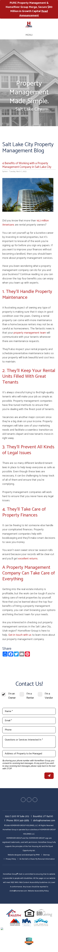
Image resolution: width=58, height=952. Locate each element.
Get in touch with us (19, 635)
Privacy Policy (11, 859)
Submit (49, 775)
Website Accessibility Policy (38, 890)
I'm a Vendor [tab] (49, 696)
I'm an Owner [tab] (12, 696)
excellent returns (28, 558)
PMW (38, 854)
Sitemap (46, 854)
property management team (30, 333)
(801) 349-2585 (21, 820)
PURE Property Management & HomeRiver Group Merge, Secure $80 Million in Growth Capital (29, 9)
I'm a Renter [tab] (30, 696)
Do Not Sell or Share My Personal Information (37, 859)
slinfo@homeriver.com (44, 820)
